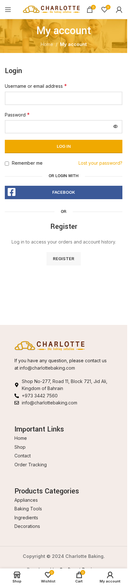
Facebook (63, 192)
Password (17, 114)
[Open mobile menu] (8, 9)
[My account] (119, 9)
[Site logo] (51, 8)
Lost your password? (100, 163)
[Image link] (49, 345)
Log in (64, 146)
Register (63, 258)
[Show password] (115, 126)
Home (47, 44)
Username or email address (36, 86)
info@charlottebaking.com (47, 368)
